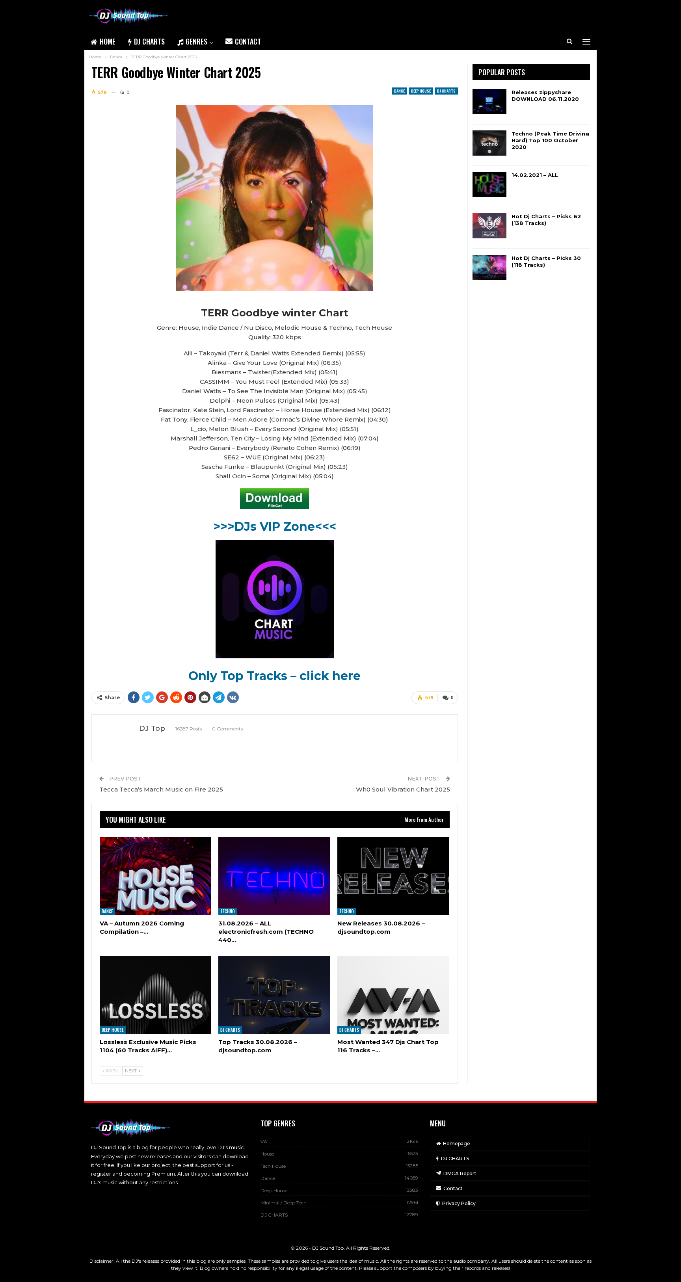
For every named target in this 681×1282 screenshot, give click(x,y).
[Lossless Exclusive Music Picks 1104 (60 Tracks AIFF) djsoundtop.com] (156, 995)
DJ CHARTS (149, 41)
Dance (399, 91)
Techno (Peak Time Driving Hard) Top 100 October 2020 (550, 140)
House (267, 1154)
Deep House (421, 91)
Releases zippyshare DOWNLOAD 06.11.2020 (545, 95)
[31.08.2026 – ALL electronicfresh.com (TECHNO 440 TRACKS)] (274, 876)
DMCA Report (459, 1173)
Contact (248, 41)
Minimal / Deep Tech (283, 1203)
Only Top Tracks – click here (274, 676)
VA (263, 1142)
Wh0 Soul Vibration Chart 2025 (403, 789)
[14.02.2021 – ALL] (489, 184)
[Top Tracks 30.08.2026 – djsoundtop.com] (274, 995)
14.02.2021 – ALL (535, 175)
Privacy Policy (459, 1203)
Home (107, 41)
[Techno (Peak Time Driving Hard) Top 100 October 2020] (489, 143)
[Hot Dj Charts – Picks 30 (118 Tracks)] (489, 267)
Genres (196, 41)
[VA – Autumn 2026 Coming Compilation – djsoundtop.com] (156, 876)
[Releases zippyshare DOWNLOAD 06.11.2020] (489, 101)
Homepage (456, 1143)
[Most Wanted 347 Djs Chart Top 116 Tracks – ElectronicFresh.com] (393, 995)
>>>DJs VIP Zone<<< (274, 526)
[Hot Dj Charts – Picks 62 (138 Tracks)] (489, 225)
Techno (227, 911)
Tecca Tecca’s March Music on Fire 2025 (161, 789)
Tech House (273, 1166)
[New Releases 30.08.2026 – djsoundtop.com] (393, 876)
